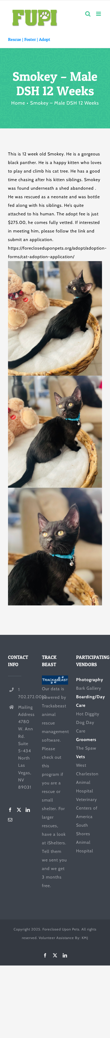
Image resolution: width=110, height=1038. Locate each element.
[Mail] (10, 820)
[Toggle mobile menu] (99, 14)
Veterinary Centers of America (86, 808)
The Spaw (86, 748)
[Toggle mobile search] (88, 14)
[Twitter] (19, 810)
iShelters (56, 842)
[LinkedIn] (28, 810)
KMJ (85, 938)
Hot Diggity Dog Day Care (87, 722)
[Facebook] (10, 810)
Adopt (44, 39)
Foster (30, 39)
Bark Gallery (88, 688)
